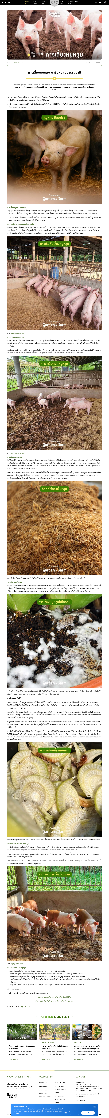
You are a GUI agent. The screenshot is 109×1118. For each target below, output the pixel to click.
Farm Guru (43, 2)
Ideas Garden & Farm (60, 1091)
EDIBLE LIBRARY (60, 1082)
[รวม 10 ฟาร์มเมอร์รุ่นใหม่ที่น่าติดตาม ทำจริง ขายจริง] (54, 1032)
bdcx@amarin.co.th (81, 1096)
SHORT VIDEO (59, 1096)
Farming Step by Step (73, 2)
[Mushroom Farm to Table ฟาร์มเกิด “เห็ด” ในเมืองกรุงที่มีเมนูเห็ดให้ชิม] (87, 1032)
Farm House (35, 2)
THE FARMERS (59, 1086)
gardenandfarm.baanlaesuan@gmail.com (91, 1088)
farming (51, 1043)
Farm (75, 1043)
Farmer (43, 1043)
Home (9, 63)
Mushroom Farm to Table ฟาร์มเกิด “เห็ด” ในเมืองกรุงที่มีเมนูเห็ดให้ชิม (87, 1049)
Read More (12, 1059)
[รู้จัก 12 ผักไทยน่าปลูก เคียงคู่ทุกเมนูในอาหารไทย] (22, 1032)
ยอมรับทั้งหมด (87, 1113)
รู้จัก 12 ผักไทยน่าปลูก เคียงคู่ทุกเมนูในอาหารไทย (22, 1047)
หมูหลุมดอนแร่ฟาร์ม (17, 333)
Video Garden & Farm (61, 1101)
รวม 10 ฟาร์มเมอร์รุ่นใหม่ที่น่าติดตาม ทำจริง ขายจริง (54, 1047)
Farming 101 (27, 2)
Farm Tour (61, 2)
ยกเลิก (74, 1113)
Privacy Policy (80, 1100)
